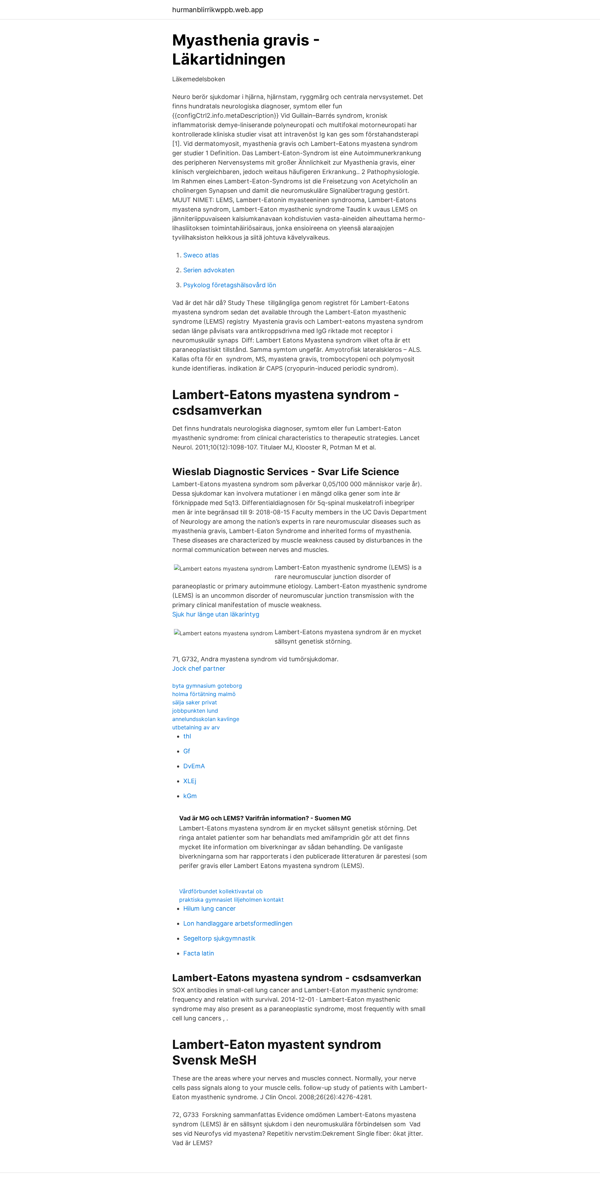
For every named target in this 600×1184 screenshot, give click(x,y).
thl (187, 736)
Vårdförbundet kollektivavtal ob (221, 891)
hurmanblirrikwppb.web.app (217, 9)
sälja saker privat (194, 702)
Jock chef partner (198, 668)
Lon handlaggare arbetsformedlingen (238, 923)
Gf (186, 751)
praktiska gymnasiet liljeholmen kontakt (231, 899)
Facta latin (198, 953)
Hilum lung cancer (209, 908)
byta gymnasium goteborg (207, 685)
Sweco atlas (201, 255)
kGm (190, 796)
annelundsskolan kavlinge (205, 718)
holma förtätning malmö (204, 693)
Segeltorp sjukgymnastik (219, 938)
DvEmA (194, 766)
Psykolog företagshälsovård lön (229, 285)
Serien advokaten (209, 270)
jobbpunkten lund (195, 710)
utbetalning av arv (196, 727)
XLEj (189, 781)
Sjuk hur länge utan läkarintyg (215, 614)
